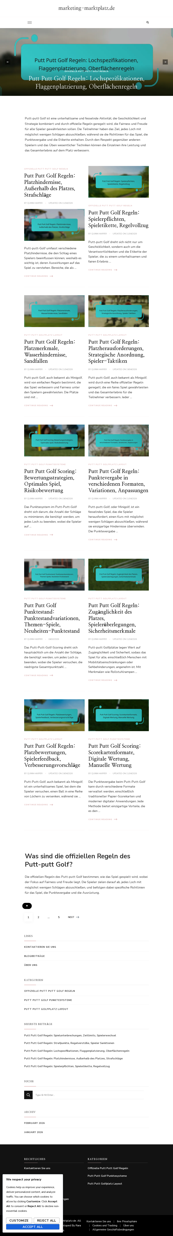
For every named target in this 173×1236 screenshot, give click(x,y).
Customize (19, 1221)
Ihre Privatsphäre (127, 1221)
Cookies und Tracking (104, 1225)
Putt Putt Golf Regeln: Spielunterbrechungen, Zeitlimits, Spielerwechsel (70, 1035)
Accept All (33, 1227)
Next (71, 917)
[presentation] (7, 62)
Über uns (30, 965)
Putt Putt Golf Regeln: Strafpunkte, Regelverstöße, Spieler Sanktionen (69, 1043)
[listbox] (86, 62)
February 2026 (34, 1123)
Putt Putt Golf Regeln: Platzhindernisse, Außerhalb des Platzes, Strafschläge (73, 1058)
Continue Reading (36, 276)
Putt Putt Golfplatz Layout (43, 335)
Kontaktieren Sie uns (40, 947)
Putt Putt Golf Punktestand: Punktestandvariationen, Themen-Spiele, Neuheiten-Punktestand (52, 618)
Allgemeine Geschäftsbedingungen (113, 1229)
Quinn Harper (35, 203)
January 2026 (33, 1132)
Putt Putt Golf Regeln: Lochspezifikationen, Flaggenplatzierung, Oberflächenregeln (76, 1051)
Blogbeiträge (34, 956)
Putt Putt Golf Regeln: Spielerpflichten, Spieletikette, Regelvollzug (118, 219)
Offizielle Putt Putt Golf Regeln (86, 71)
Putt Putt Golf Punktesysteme (45, 464)
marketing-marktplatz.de (86, 8)
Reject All (46, 1221)
